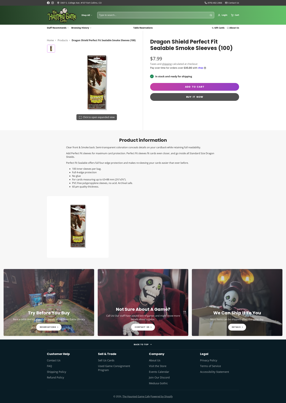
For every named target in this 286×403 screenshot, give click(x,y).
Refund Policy (55, 377)
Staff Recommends (56, 27)
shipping (167, 64)
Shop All (85, 15)
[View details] (49, 302)
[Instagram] (52, 2)
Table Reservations (143, 27)
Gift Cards (219, 27)
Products (63, 40)
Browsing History (80, 27)
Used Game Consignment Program (114, 368)
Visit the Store (157, 366)
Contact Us (53, 360)
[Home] (62, 15)
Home (50, 40)
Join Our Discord (159, 377)
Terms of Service (210, 366)
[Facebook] (48, 2)
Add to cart (194, 86)
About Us (234, 27)
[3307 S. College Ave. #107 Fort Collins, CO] (79, 2)
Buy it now (194, 97)
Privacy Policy (208, 360)
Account (222, 15)
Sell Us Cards (106, 360)
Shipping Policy (56, 372)
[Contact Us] (232, 2)
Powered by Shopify (161, 396)
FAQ (49, 366)
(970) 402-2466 (215, 2)
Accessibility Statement (214, 372)
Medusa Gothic (158, 383)
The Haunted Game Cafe (136, 396)
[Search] (211, 15)
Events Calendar (159, 372)
